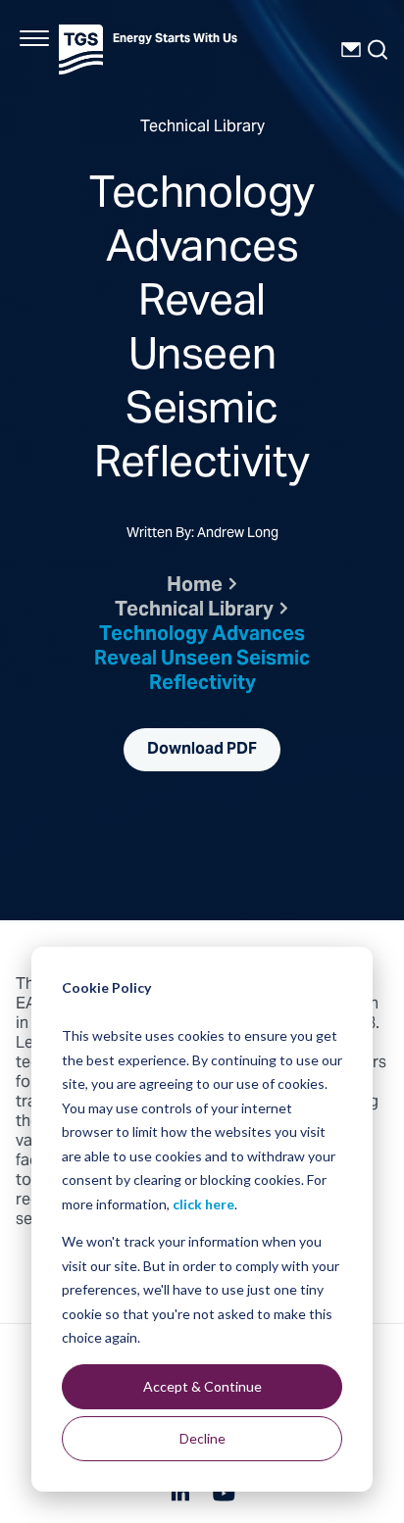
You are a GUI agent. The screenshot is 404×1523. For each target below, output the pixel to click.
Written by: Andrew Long (202, 535)
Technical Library (194, 611)
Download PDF (202, 749)
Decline (202, 1438)
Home (195, 586)
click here (203, 1204)
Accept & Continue (202, 1386)
